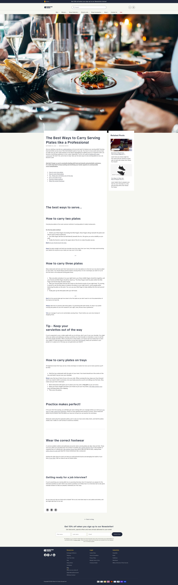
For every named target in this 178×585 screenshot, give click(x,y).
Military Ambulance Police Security (120, 562)
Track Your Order (70, 558)
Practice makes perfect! (56, 179)
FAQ (68, 560)
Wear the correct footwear (56, 181)
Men (57, 12)
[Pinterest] (55, 509)
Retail (114, 555)
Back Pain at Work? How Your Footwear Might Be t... (118, 153)
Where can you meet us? (72, 570)
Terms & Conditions (94, 555)
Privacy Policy (93, 558)
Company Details (93, 562)
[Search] (73, 7)
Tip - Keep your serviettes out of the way (61, 176)
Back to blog (90, 519)
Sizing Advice (70, 562)
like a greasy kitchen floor (86, 447)
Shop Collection (73, 12)
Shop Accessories (96, 12)
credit (75, 255)
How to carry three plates (56, 174)
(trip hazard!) (81, 340)
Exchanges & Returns (71, 553)
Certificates (69, 565)
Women (63, 12)
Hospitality (115, 553)
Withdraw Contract (71, 575)
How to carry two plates (56, 172)
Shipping (69, 555)
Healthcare (115, 558)
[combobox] (89, 7)
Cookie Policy (93, 553)
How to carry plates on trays (55, 177)
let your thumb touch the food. (56, 243)
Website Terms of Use (95, 560)
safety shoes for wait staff (53, 451)
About (106, 12)
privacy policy (77, 540)
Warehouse (115, 560)
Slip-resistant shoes (68, 449)
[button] (57, 12)
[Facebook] (47, 509)
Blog (68, 567)
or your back (52, 458)
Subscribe (117, 534)
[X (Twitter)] (51, 509)
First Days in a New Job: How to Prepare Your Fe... (118, 179)
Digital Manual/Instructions (73, 572)
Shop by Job (84, 12)
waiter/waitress (67, 149)
